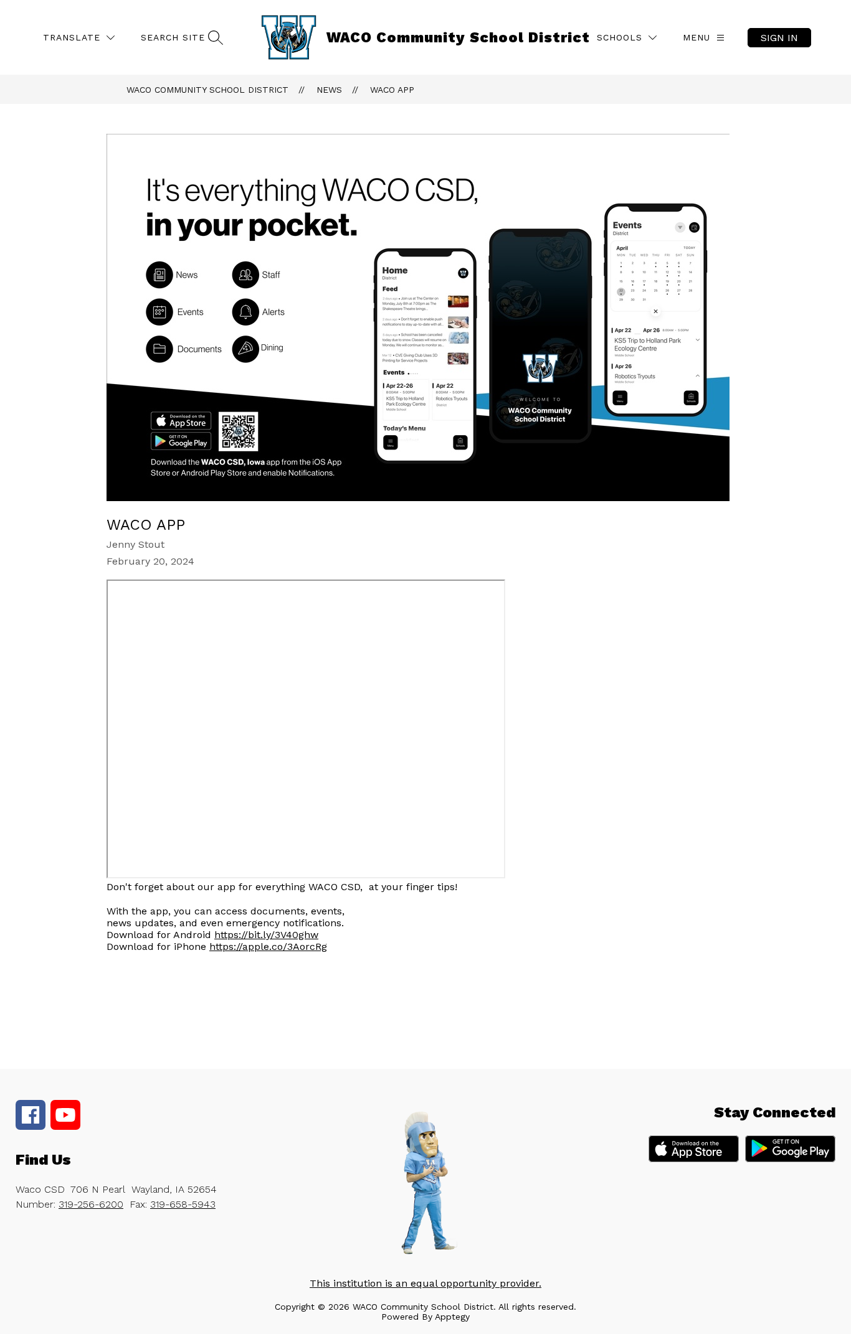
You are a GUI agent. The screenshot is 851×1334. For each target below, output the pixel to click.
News (329, 90)
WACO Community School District (207, 90)
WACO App (392, 90)
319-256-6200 (91, 1204)
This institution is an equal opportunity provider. (425, 1283)
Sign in (779, 38)
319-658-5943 (183, 1204)
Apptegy (452, 1317)
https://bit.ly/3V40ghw (266, 935)
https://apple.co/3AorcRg (268, 946)
